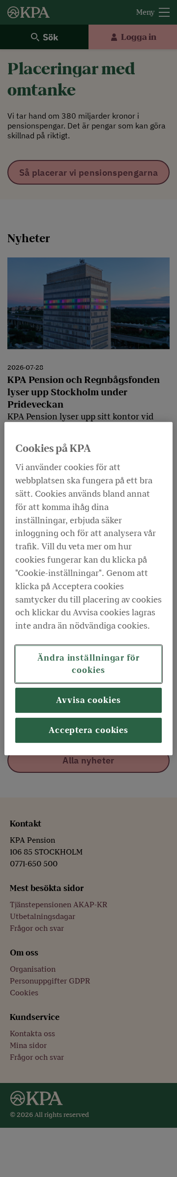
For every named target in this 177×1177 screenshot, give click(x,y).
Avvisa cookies (88, 700)
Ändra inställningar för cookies (88, 664)
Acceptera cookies (88, 730)
